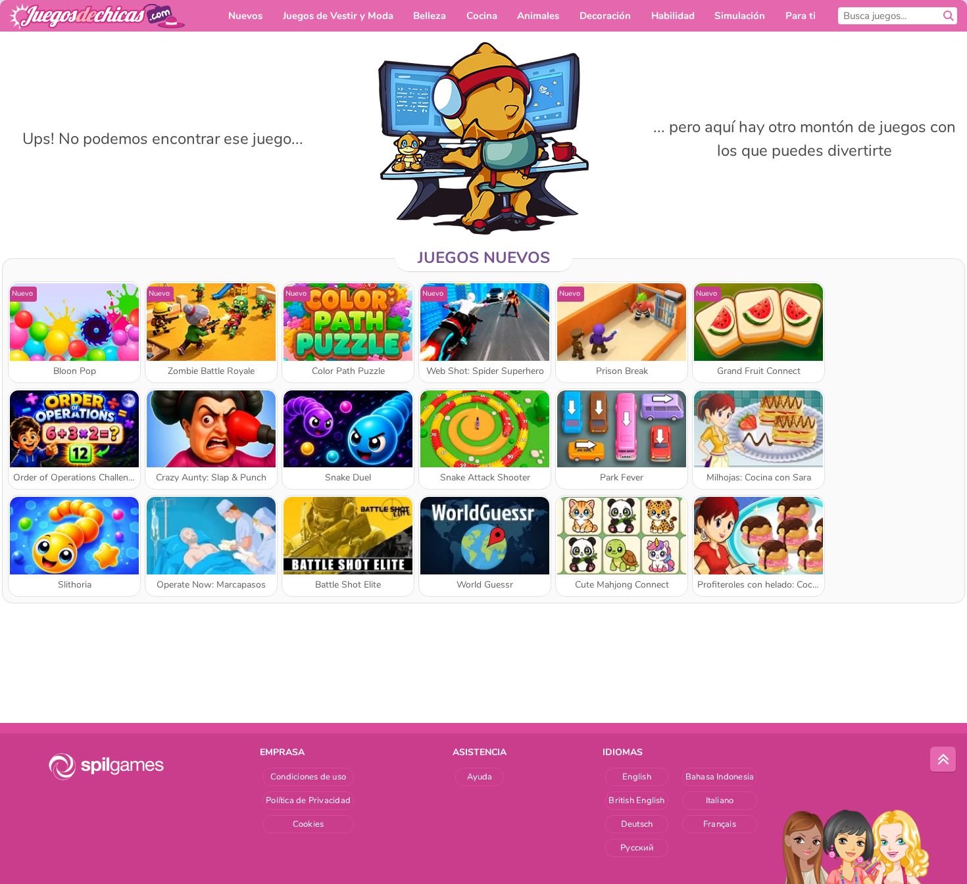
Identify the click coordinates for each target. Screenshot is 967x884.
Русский (636, 848)
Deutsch (637, 824)
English (636, 777)
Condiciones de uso (308, 777)
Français (719, 824)
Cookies (308, 824)
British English (636, 800)
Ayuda (480, 777)
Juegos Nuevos (484, 257)
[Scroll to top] (943, 760)
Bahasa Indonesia (720, 777)
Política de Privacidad (308, 800)
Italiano (720, 800)
